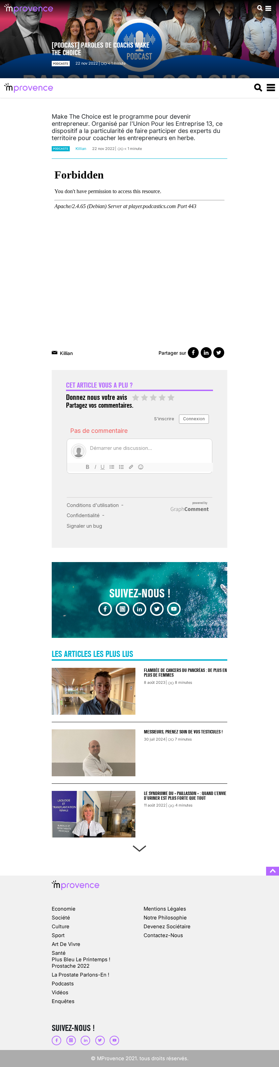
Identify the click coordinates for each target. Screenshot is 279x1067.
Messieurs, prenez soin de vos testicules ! (183, 731)
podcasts (60, 63)
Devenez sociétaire (167, 926)
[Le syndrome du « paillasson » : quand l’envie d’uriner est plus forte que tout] (93, 814)
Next (139, 847)
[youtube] (174, 609)
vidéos (60, 992)
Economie (64, 908)
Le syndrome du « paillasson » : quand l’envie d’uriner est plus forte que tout (185, 796)
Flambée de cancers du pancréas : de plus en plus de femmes (185, 672)
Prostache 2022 (70, 966)
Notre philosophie (165, 917)
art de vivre (66, 944)
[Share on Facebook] (193, 352)
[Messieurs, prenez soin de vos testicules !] (93, 752)
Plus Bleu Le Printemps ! (81, 959)
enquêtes (63, 1001)
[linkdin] (139, 609)
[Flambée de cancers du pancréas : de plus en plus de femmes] (93, 691)
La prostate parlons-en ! (80, 974)
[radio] (135, 398)
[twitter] (157, 609)
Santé (59, 953)
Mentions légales (165, 908)
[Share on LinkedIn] (206, 352)
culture (60, 926)
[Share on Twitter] (218, 352)
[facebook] (105, 609)
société (61, 917)
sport (58, 935)
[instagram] (122, 609)
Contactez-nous (163, 935)
